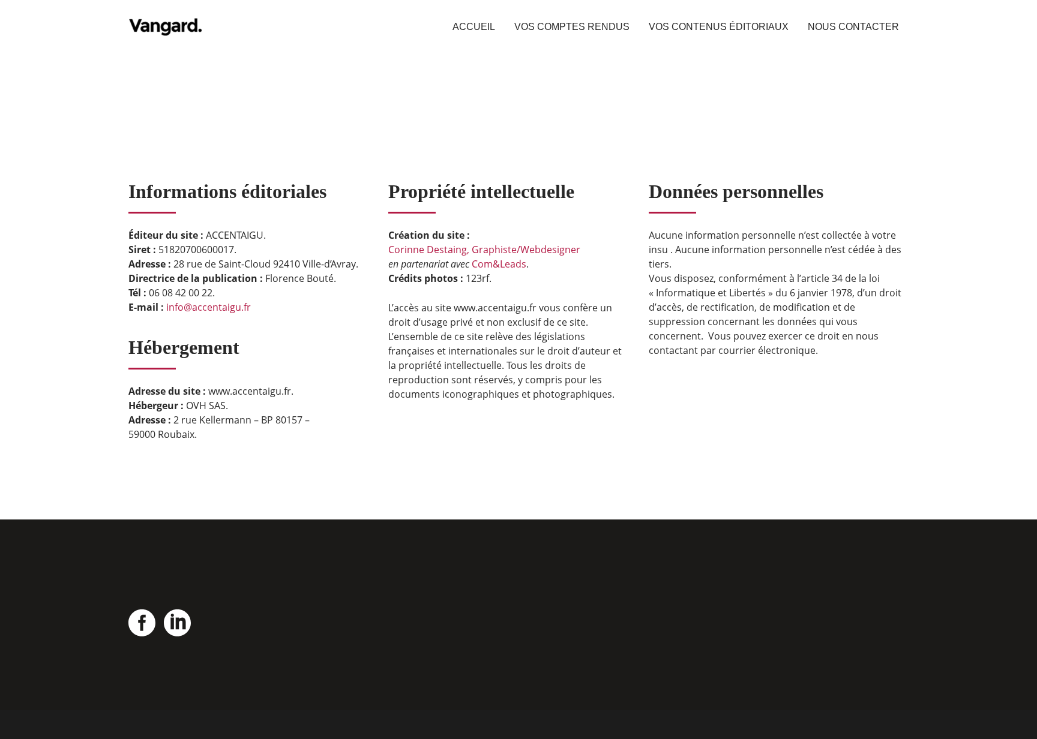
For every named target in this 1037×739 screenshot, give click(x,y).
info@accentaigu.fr (208, 307)
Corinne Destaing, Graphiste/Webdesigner (484, 249)
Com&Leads (499, 264)
